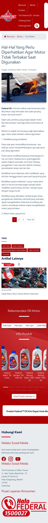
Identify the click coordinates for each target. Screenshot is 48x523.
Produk (21, 10)
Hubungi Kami (24, 25)
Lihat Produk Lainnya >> (24, 396)
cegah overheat (34, 250)
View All (30, 219)
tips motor (6, 246)
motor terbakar (18, 246)
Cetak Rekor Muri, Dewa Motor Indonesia (20, 294)
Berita (32, 5)
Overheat (6, 254)
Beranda (22, 5)
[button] (3, 368)
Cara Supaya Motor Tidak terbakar (14, 250)
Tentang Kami (24, 20)
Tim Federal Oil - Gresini (28, 15)
